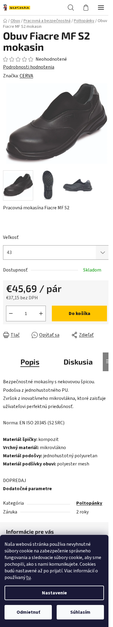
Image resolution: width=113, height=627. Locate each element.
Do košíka (79, 313)
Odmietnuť (28, 612)
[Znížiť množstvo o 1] (10, 313)
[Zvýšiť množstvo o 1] (41, 313)
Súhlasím (80, 612)
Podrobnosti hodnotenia (28, 67)
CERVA (26, 75)
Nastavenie (54, 593)
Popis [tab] (29, 361)
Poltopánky (89, 503)
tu (28, 577)
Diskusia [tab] (78, 361)
